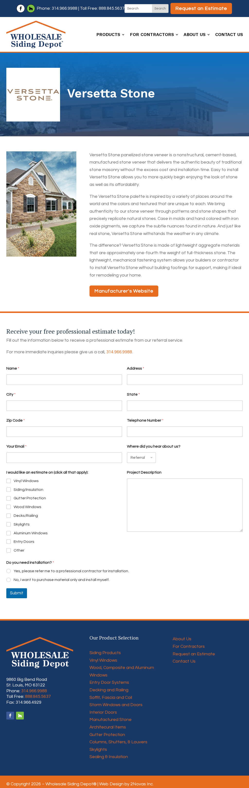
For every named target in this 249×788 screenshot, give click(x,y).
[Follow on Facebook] (21, 8)
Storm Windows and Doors (115, 704)
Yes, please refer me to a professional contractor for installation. (71, 571)
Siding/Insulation (28, 490)
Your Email (16, 446)
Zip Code (15, 420)
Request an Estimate (201, 8)
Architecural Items (107, 727)
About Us (194, 35)
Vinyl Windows (26, 481)
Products (108, 35)
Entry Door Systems (109, 682)
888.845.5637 (111, 8)
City (11, 394)
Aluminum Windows (31, 533)
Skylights (22, 524)
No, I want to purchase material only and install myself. (61, 580)
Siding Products (105, 652)
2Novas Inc (141, 784)
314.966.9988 (64, 8)
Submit (16, 593)
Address (135, 368)
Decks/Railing (26, 516)
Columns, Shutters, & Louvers (118, 742)
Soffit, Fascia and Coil (110, 697)
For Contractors (152, 35)
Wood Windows (27, 507)
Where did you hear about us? (153, 446)
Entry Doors (24, 542)
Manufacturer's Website (123, 291)
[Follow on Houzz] (31, 8)
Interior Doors (103, 712)
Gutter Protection (30, 498)
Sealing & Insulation (108, 756)
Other (19, 550)
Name (12, 368)
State (133, 394)
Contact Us (229, 35)
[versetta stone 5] (41, 256)
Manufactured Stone (110, 719)
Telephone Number (145, 420)
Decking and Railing (108, 690)
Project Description (144, 472)
